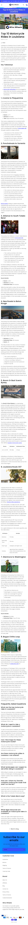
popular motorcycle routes (15, 442)
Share (3, 42)
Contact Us (5, 889)
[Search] (23, 4)
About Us (5, 880)
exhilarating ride (14, 663)
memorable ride (22, 128)
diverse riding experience (13, 502)
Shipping (5, 865)
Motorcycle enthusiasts (10, 89)
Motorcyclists (4, 203)
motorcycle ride (19, 237)
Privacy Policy (6, 892)
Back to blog (15, 829)
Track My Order (6, 871)
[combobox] (4, 916)
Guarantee (5, 859)
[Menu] (1, 4)
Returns (4, 862)
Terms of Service (7, 868)
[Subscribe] (23, 849)
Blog (4, 886)
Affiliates (5, 883)
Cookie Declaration (7, 897)
